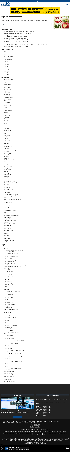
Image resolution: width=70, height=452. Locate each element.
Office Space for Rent (9, 306)
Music (5, 58)
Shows (5, 310)
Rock (7, 66)
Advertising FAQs (10, 251)
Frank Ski (6, 125)
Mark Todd (6, 120)
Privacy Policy (9, 294)
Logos (7, 320)
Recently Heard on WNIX (15, 365)
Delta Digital (7, 279)
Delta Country (7, 192)
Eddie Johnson (7, 143)
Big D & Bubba (7, 99)
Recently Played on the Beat (16, 337)
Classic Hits (9, 59)
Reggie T (6, 133)
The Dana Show (7, 123)
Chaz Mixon (6, 156)
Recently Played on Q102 (15, 353)
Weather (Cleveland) (8, 373)
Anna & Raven (7, 86)
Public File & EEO (10, 297)
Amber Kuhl (6, 155)
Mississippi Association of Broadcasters (17, 431)
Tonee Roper (7, 173)
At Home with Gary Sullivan (10, 223)
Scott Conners (7, 127)
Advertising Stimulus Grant (12, 253)
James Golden (7, 94)
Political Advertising (11, 260)
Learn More (17, 417)
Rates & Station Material (12, 325)
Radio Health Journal (8, 214)
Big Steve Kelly (7, 89)
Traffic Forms (9, 330)
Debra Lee (6, 117)
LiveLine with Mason (8, 97)
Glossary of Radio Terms (8, 422)
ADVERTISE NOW (28, 1)
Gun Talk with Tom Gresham (10, 220)
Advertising (6, 248)
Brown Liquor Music (8, 153)
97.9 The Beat (9, 335)
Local (5, 54)
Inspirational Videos (11, 319)
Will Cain (6, 104)
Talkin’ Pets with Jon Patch (10, 210)
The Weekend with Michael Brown (12, 209)
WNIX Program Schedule (9, 381)
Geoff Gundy (7, 140)
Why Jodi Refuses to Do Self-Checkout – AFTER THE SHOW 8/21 (19, 31)
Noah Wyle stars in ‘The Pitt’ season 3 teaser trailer (16, 35)
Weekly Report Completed (12, 332)
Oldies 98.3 (9, 348)
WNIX (7, 363)
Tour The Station (10, 274)
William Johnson (7, 130)
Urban (7, 67)
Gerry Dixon (6, 179)
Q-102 (8, 74)
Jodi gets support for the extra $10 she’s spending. (16, 41)
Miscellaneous (7, 289)
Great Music (6, 151)
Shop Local (8, 299)
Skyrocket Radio (39, 442)
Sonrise (5, 197)
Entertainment (7, 53)
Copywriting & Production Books (14, 314)
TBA (5, 161)
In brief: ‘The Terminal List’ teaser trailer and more (15, 43)
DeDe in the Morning (8, 82)
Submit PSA (9, 273)
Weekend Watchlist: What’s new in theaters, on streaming (17, 33)
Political (8, 322)
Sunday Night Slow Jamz (9, 181)
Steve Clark (6, 171)
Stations (6, 333)
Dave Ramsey (7, 207)
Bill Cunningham (7, 225)
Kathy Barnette (7, 217)
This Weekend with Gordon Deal (11, 215)
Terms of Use (9, 302)
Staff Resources (7, 312)
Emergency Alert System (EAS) (13, 291)
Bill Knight (6, 109)
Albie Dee (6, 112)
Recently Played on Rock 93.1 (16, 356)
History (5, 286)
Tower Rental (9, 276)
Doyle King (6, 138)
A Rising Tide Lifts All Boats (40, 1)
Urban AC (8, 69)
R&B (7, 64)
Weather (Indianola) (8, 378)
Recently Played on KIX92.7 (15, 347)
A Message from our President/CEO (15, 250)
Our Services (9, 258)
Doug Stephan (7, 92)
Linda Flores (6, 128)
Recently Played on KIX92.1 (15, 343)
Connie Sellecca (7, 169)
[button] (67, 4)
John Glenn (6, 184)
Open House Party (8, 189)
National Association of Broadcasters (36, 431)
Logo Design (9, 283)
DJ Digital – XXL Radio (9, 240)
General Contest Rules (9, 284)
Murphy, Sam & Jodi (8, 56)
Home (5, 287)
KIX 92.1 (8, 342)
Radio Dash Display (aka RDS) (11, 309)
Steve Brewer (7, 118)
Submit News (9, 271)
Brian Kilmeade (7, 105)
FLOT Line (6, 100)
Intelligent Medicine (8, 218)
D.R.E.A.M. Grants (10, 269)
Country (8, 61)
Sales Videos (9, 328)
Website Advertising (11, 263)
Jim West (6, 122)
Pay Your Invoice (8, 307)
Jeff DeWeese (7, 177)
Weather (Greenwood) (9, 376)
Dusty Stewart (7, 148)
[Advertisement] (61, 22)
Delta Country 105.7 (11, 338)
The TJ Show (7, 87)
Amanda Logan (7, 114)
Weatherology (43, 443)
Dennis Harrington (8, 110)
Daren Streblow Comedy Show (11, 95)
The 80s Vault (7, 204)
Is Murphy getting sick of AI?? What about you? (15, 38)
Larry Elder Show (8, 166)
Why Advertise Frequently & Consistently (16, 265)
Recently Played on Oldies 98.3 (16, 350)
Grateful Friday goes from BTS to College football (15, 36)
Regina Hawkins (7, 84)
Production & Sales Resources (13, 324)
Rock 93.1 (8, 355)
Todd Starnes (7, 135)
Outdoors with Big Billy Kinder (11, 194)
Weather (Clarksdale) (9, 371)
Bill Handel (6, 222)
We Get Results (10, 261)
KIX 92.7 (8, 345)
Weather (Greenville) (9, 374)
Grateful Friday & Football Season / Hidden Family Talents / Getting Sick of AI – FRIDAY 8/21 (25, 44)
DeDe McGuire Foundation (15, 360)
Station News (7, 71)
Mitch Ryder (6, 168)
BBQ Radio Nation (8, 202)
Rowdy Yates (7, 164)
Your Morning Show (8, 79)
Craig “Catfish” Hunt (8, 146)
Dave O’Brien (7, 115)
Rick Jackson (6, 176)
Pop (7, 63)
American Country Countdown (11, 196)
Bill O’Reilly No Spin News (10, 159)
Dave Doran (6, 141)
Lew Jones (6, 158)
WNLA (7, 366)
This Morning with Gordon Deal (11, 182)
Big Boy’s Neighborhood (9, 237)
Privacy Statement (10, 296)
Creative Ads (9, 255)
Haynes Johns (7, 200)
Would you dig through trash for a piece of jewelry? (16, 46)
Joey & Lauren (7, 91)
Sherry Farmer (7, 107)
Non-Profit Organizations (12, 256)
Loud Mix (6, 241)
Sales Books (9, 327)
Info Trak (6, 212)
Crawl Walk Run (10, 315)
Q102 (7, 351)
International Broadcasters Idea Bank (57, 431)
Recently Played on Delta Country (17, 340)
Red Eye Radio (7, 174)
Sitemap (8, 301)
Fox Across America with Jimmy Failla (12, 150)
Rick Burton (6, 191)
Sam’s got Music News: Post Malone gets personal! (16, 39)
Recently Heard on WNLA (15, 368)
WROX (8, 369)
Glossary (8, 292)
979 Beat (8, 72)
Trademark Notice (10, 304)
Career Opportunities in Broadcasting (12, 266)
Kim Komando (7, 205)
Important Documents (11, 317)
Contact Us (6, 268)
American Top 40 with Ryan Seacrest (12, 199)
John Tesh (6, 136)
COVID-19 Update (8, 278)
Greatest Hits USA (8, 102)
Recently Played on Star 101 (16, 361)
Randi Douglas (7, 186)
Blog (5, 51)
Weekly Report (7, 379)
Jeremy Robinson (8, 145)
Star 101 (8, 358)
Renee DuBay (7, 132)
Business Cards (10, 281)
